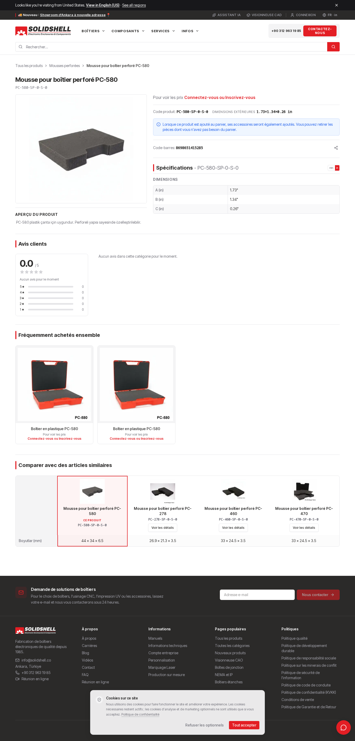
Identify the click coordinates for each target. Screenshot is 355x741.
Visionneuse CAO (229, 660)
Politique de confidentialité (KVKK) (308, 692)
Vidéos (87, 660)
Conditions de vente (297, 699)
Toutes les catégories (232, 645)
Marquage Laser (161, 667)
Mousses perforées (64, 65)
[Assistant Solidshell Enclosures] (343, 727)
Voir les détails (163, 528)
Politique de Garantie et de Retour (308, 707)
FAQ (85, 674)
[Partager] (336, 147)
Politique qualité (294, 638)
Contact (88, 667)
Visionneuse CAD (267, 15)
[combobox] (171, 46)
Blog (85, 653)
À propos (89, 638)
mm (331, 167)
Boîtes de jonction (229, 667)
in (337, 167)
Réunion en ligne (35, 679)
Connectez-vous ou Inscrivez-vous (219, 97)
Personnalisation (161, 660)
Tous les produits (29, 65)
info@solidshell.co (36, 660)
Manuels (155, 638)
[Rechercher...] (333, 46)
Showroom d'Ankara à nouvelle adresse (73, 15)
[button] (81, 148)
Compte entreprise (163, 653)
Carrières (89, 645)
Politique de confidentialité (140, 714)
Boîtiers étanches (228, 682)
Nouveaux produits (230, 653)
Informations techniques (167, 645)
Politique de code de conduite (306, 685)
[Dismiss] (336, 5)
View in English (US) (103, 5)
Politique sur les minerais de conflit (309, 665)
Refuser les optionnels (204, 725)
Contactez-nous (320, 31)
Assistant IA (229, 15)
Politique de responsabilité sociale (308, 658)
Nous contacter (315, 594)
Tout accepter (244, 725)
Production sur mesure (166, 674)
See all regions (134, 5)
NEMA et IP (224, 674)
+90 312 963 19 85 (286, 31)
